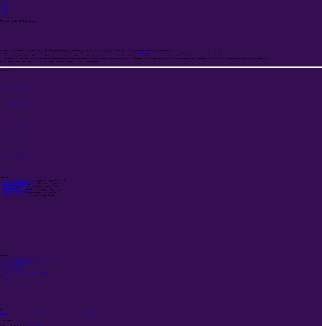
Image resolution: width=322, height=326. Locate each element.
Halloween (61, 313)
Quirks (5, 14)
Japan (69, 313)
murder (78, 313)
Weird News (6, 6)
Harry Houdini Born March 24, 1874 (13, 268)
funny (54, 313)
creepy (34, 313)
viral (149, 313)
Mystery (5, 11)
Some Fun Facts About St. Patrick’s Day (14, 271)
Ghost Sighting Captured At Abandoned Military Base (17, 263)
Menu (1, 0)
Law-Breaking (7, 9)
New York (90, 313)
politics (99, 313)
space (131, 313)
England (45, 313)
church (26, 313)
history (65, 314)
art (7, 313)
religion (102, 313)
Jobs (4, 279)
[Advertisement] (6, 227)
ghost (57, 313)
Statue (134, 313)
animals (3, 314)
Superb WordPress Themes (35, 325)
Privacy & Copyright (8, 280)
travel (144, 313)
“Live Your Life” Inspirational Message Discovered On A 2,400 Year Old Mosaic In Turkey (27, 258)
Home (5, 5)
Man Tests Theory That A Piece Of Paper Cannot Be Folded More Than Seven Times (26, 272)
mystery (82, 313)
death (41, 313)
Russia (108, 313)
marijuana (73, 313)
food (52, 313)
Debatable (6, 8)
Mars (76, 313)
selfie (116, 313)
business (12, 313)
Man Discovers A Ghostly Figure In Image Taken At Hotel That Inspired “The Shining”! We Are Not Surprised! (33, 261)
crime (38, 314)
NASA (86, 314)
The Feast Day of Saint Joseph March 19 (14, 269)
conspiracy (30, 313)
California (16, 313)
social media (127, 313)
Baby (9, 313)
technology (139, 314)
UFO (147, 313)
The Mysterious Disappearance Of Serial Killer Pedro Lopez (19, 260)
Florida (49, 313)
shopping (122, 313)
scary (111, 313)
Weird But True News (6, 2)
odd (95, 313)
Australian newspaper (144, 53)
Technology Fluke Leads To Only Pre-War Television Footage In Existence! (23, 266)
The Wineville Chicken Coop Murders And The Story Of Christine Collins (23, 264)
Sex (119, 313)
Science (5, 12)
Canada (20, 313)
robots (105, 313)
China (23, 313)
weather (152, 313)
